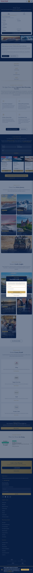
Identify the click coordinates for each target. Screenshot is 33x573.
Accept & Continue (25, 569)
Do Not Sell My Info (9, 571)
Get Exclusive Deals (16, 292)
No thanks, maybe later (16, 295)
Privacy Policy (10, 570)
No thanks (31, 569)
